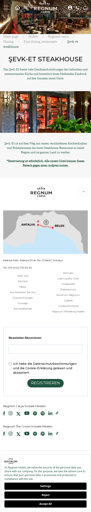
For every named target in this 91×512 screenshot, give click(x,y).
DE (26, 7)
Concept (23, 303)
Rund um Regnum (68, 294)
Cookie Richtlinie (68, 305)
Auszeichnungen (22, 297)
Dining (8, 41)
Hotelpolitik (68, 284)
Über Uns (22, 275)
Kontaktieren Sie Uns (22, 292)
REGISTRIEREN (45, 383)
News (22, 286)
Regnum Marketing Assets (68, 311)
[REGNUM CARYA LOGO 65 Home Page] (45, 7)
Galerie (68, 300)
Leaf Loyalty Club (68, 278)
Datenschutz (68, 289)
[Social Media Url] (4, 413)
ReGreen (68, 273)
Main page (10, 36)
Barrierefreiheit (23, 308)
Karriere (23, 281)
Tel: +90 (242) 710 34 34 (17, 267)
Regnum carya (58, 36)
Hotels (33, 36)
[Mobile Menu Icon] (7, 7)
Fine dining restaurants (40, 41)
